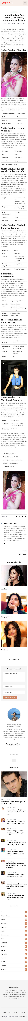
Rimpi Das (4, 589)
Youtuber (3, 969)
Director (3, 958)
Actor (2, 912)
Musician (3, 923)
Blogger (3, 946)
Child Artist (4, 942)
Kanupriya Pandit (6, 617)
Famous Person (5, 916)
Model (3, 962)
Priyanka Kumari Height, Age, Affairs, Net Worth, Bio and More (16, 812)
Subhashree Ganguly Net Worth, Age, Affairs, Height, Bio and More (16, 886)
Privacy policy (7, 1012)
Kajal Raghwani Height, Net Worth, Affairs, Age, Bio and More (15, 898)
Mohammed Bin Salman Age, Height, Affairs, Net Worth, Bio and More (16, 865)
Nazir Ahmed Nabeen (10, 523)
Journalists (4, 954)
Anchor (3, 950)
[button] (25, 3)
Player (3, 931)
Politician (3, 927)
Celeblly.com (23, 1016)
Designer (3, 965)
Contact (22, 1012)
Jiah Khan (4, 650)
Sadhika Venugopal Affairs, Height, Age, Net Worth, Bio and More (15, 833)
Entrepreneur (5, 935)
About (15, 1012)
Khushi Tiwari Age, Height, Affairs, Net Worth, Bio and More (15, 854)
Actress (14, 12)
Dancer (3, 939)
